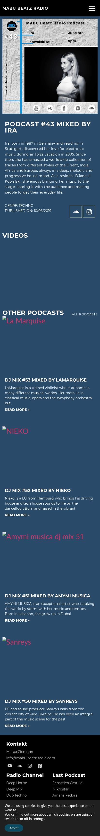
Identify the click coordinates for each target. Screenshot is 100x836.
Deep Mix (14, 789)
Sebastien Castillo (67, 783)
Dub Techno (16, 795)
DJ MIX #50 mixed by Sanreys (41, 701)
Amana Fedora (64, 795)
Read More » (17, 409)
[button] (92, 8)
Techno (26, 205)
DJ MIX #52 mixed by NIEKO (38, 490)
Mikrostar (60, 789)
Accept (13, 828)
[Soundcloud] (76, 212)
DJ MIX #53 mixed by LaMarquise (46, 380)
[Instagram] (89, 212)
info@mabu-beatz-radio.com (30, 758)
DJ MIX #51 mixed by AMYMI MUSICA (47, 596)
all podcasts (85, 314)
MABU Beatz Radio (25, 8)
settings (38, 819)
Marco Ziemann (19, 752)
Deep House (16, 783)
